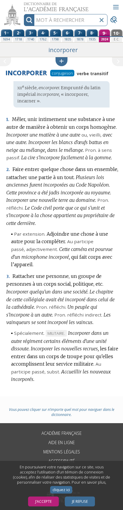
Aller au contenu (23, 5)
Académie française (61, 433)
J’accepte (43, 501)
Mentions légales (61, 452)
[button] (61, 61)
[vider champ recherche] (101, 20)
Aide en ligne (61, 442)
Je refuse (80, 501)
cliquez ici (61, 489)
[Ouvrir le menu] (116, 7)
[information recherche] (29, 20)
